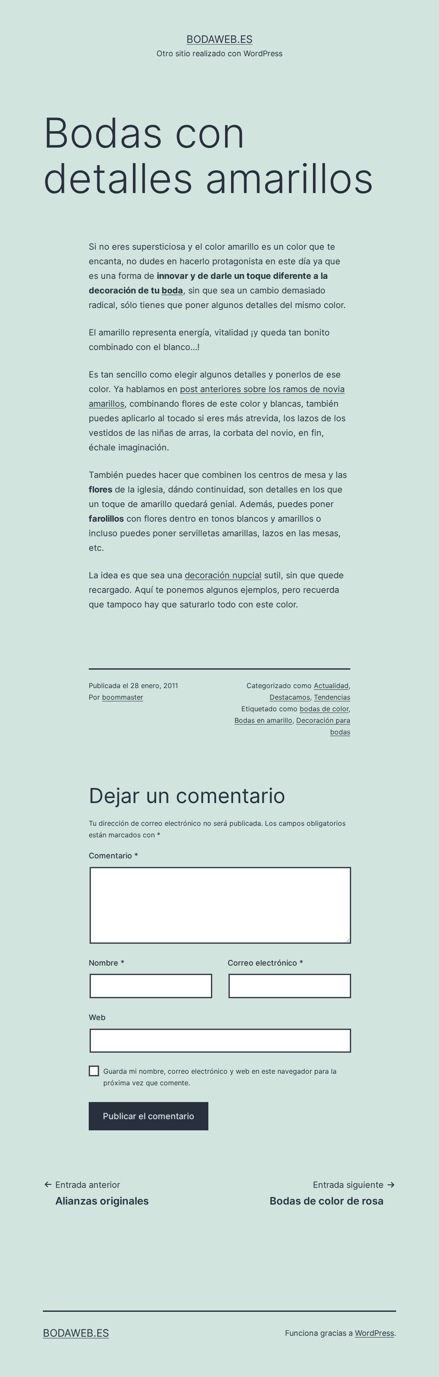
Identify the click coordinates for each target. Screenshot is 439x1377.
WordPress (374, 1333)
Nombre (106, 962)
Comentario (113, 855)
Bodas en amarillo (263, 720)
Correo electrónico (265, 962)
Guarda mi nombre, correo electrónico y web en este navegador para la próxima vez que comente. (220, 1077)
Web (97, 1017)
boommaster (122, 697)
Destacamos (290, 697)
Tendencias (332, 697)
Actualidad (331, 685)
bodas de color (324, 708)
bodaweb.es (219, 39)
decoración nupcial (223, 575)
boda (172, 290)
